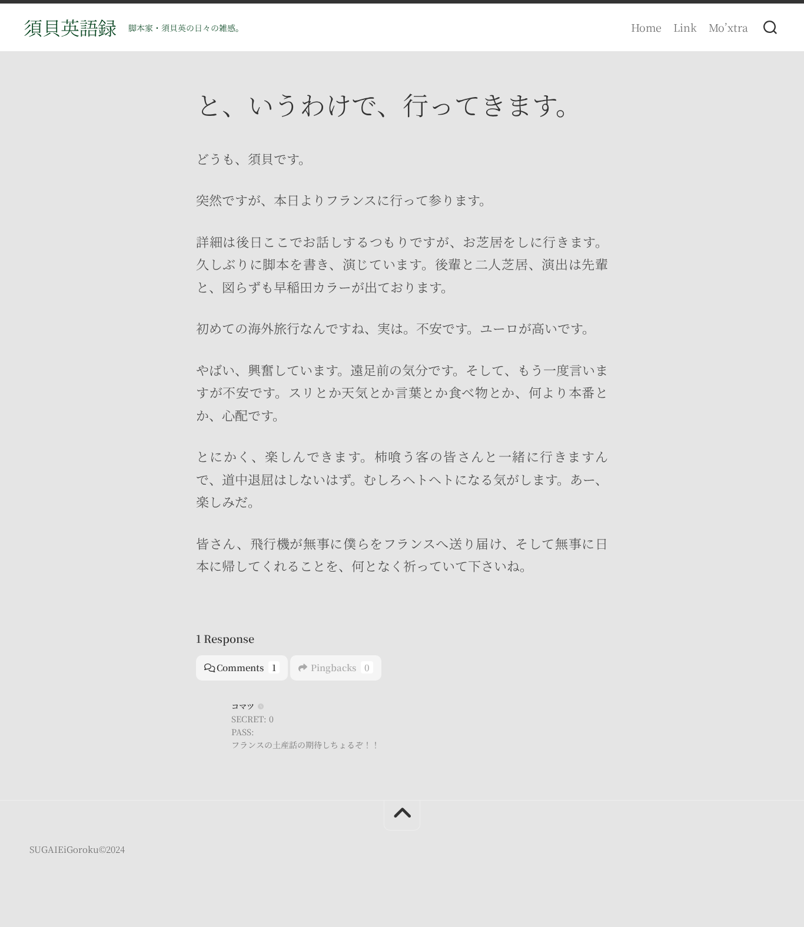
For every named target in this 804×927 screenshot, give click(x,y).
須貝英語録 (70, 27)
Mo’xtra (728, 27)
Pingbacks (340, 667)
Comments (246, 667)
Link (685, 27)
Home (646, 27)
